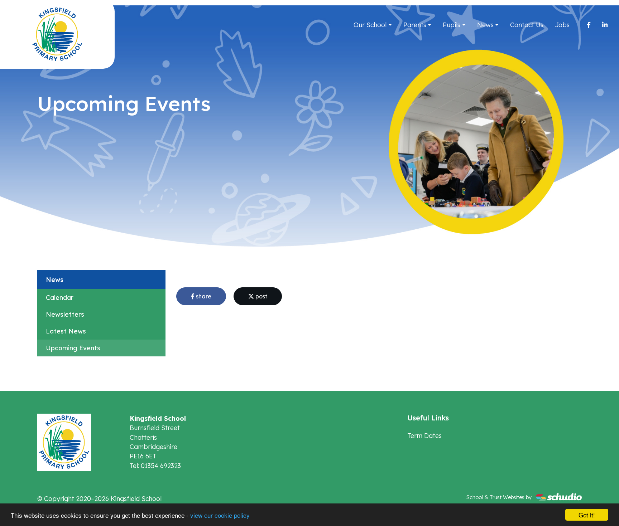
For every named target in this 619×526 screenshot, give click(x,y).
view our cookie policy (220, 515)
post (260, 296)
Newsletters (65, 314)
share (203, 296)
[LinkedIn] (604, 24)
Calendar (59, 297)
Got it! (587, 514)
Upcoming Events (73, 348)
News (485, 25)
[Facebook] (588, 24)
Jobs (562, 25)
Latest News (66, 331)
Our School (370, 25)
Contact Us (526, 25)
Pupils (451, 25)
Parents (414, 25)
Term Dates (424, 435)
